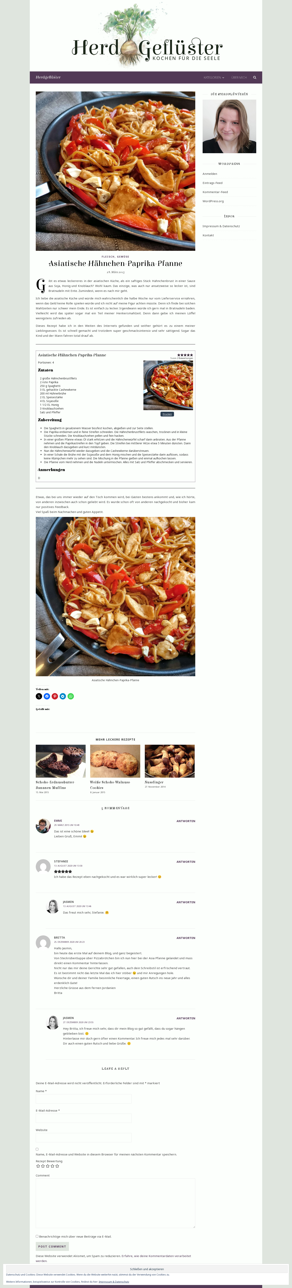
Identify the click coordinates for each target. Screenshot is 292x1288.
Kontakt (208, 235)
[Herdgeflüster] (146, 38)
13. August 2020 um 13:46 (77, 906)
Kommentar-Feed (215, 192)
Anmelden (210, 174)
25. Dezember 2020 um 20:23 (69, 941)
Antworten (186, 821)
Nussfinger (154, 782)
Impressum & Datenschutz (221, 226)
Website (41, 1130)
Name (41, 1091)
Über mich (239, 77)
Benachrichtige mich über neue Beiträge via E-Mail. (75, 1236)
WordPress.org (213, 201)
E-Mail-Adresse (48, 1110)
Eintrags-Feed (212, 183)
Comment (43, 1175)
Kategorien (212, 77)
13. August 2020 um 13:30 (68, 865)
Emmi (58, 820)
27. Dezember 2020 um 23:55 (78, 1022)
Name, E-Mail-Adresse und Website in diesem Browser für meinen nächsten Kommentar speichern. (106, 1154)
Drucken (167, 414)
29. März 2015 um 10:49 (66, 824)
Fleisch (108, 256)
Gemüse (123, 256)
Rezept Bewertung (49, 1161)
